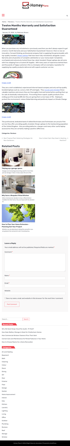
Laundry (5, 407)
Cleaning (5, 362)
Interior (4, 398)
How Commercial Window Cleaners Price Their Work (19, 335)
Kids (3, 401)
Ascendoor (39, 443)
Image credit (6, 83)
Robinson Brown (22, 32)
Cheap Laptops (22, 55)
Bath (3, 358)
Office (4, 417)
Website (7, 291)
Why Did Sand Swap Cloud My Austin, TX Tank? (18, 329)
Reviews (13, 133)
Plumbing (5, 424)
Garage (4, 388)
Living (4, 414)
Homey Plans (17, 443)
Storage (4, 434)
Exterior (4, 381)
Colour (4, 365)
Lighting (5, 411)
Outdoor (4, 420)
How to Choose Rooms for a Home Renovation (17, 342)
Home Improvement (8, 394)
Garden (4, 391)
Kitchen (4, 404)
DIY (3, 375)
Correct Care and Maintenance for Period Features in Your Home (24, 339)
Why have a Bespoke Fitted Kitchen (15, 195)
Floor (3, 384)
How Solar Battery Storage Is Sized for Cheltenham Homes (21, 332)
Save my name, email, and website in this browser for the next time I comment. (34, 298)
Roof (3, 430)
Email (7, 283)
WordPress (53, 443)
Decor (4, 368)
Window (4, 437)
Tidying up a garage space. (12, 168)
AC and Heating (7, 352)
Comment (9, 252)
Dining (4, 371)
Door (3, 378)
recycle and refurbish (52, 90)
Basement (5, 355)
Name (7, 275)
